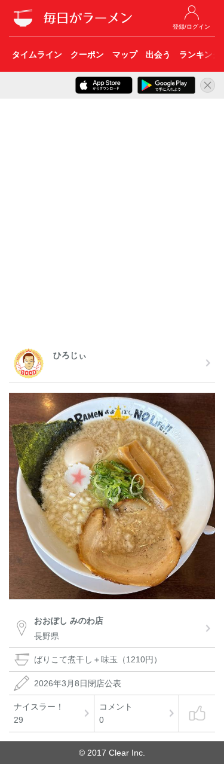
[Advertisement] (112, 226)
